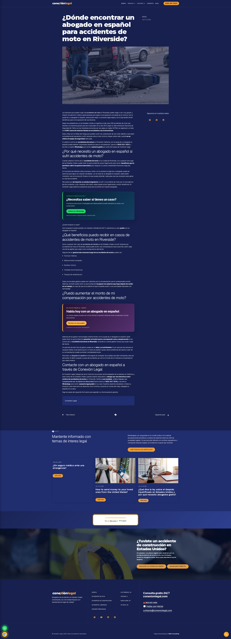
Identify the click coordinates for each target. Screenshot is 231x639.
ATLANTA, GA (124, 605)
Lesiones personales (99, 609)
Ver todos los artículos (141, 449)
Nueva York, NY (125, 600)
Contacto (150, 3)
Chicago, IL (124, 596)
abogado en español (79, 356)
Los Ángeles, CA (126, 592)
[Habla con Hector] (4, 634)
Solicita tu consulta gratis (151, 566)
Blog (157, 3)
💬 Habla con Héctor (153, 606)
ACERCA (123, 3)
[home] (62, 3)
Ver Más (58, 475)
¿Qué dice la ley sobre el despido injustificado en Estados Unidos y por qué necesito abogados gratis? (157, 492)
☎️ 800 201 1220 (150, 603)
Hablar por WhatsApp (76, 211)
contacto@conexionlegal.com (157, 610)
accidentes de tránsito (90, 244)
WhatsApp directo (178, 566)
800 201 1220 (171, 3)
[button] (131, 3)
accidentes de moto (93, 113)
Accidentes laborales (99, 605)
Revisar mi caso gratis (76, 323)
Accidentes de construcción (102, 600)
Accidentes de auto (98, 596)
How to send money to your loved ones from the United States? (114, 491)
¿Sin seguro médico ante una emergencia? (68, 467)
